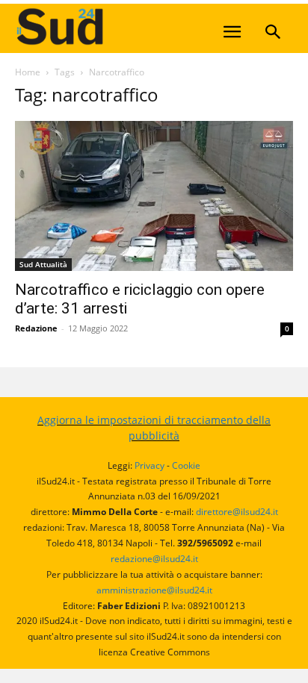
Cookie (186, 465)
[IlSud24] (127, 26)
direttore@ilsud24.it (237, 511)
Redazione (36, 328)
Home (27, 72)
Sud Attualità (43, 264)
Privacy (149, 465)
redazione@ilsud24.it (154, 558)
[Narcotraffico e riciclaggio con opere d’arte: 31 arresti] (154, 196)
